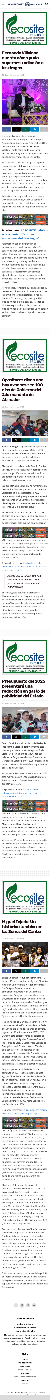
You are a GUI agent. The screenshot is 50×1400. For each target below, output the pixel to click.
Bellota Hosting (31, 1395)
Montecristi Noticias (19, 1392)
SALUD (25, 1384)
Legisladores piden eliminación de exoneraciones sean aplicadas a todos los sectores (24, 567)
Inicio (25, 1359)
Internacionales (25, 1370)
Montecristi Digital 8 (25, 1331)
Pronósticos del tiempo (25, 1377)
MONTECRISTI (25, 1363)
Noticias (25, 1373)
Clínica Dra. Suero (25, 1324)
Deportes (25, 1380)
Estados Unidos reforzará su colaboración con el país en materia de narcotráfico (22, 793)
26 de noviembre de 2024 (13, 75)
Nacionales (25, 1366)
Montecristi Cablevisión (25, 1328)
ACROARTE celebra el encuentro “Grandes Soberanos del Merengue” (25, 234)
